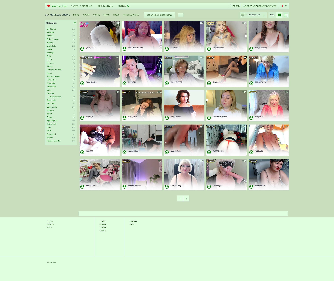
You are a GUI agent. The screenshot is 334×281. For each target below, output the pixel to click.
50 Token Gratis (105, 6)
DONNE (76, 15)
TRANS (106, 15)
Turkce (49, 227)
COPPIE (96, 15)
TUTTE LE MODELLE (81, 6)
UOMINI (86, 15)
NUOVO (116, 15)
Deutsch (50, 224)
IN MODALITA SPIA (131, 15)
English (50, 221)
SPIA (132, 224)
